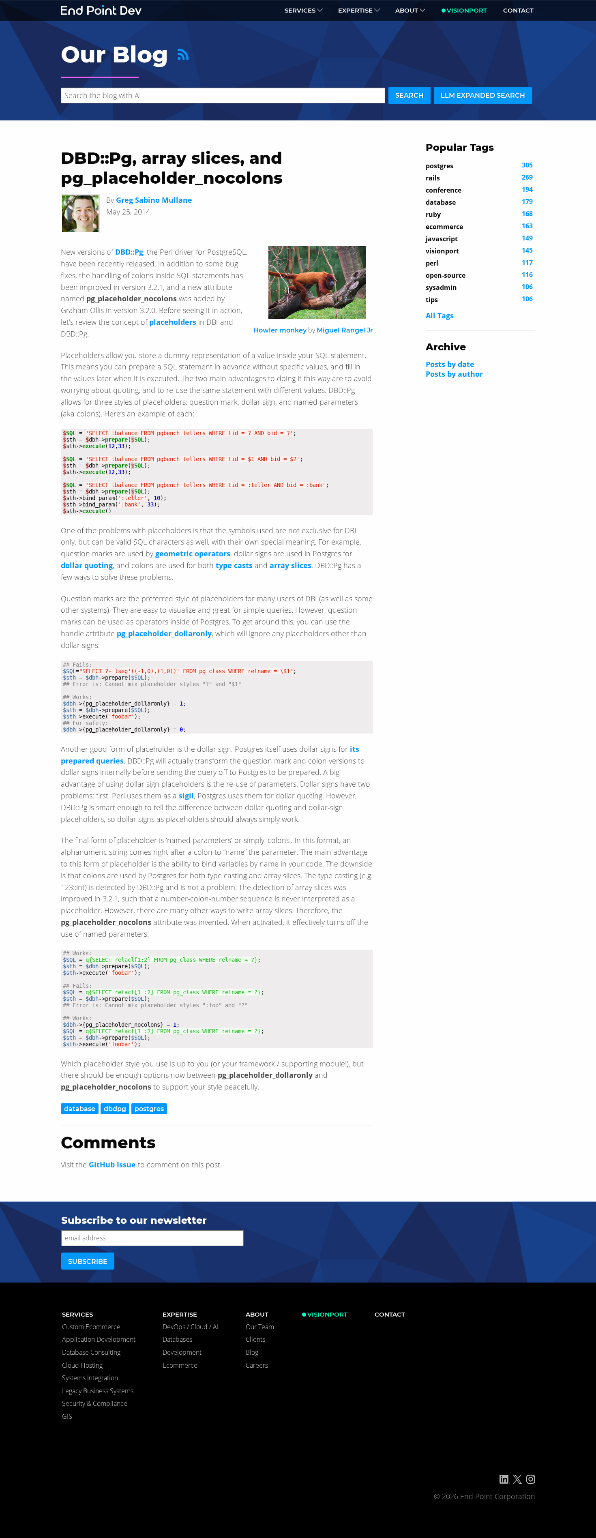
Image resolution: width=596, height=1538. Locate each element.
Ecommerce (180, 1365)
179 (479, 202)
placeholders (172, 322)
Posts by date (450, 364)
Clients (255, 1339)
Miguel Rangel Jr (345, 330)
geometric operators (192, 553)
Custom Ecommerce (91, 1326)
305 (479, 165)
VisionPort (467, 10)
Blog (252, 1352)
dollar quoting (87, 565)
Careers (257, 1365)
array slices (290, 565)
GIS (67, 1416)
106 (479, 287)
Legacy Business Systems (97, 1390)
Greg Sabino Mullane (154, 200)
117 (479, 263)
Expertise (355, 10)
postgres (149, 1109)
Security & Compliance (94, 1403)
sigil (186, 795)
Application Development (98, 1339)
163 (479, 226)
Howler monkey (280, 330)
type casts (234, 565)
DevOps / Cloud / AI (191, 1326)
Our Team (260, 1326)
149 (479, 238)
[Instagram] (530, 1479)
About (406, 10)
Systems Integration (90, 1377)
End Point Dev (101, 10)
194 (479, 190)
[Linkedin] (505, 1479)
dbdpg (115, 1109)
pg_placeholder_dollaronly (164, 633)
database (79, 1109)
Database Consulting (91, 1352)
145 (479, 250)
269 (479, 177)
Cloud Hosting (82, 1365)
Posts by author (454, 374)
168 (479, 214)
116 (479, 275)
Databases (177, 1339)
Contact (518, 10)
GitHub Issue (112, 1164)
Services (300, 10)
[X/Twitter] (517, 1479)
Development (182, 1352)
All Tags (440, 315)
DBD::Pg (129, 252)
